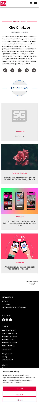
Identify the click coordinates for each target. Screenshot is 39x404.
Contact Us (19, 136)
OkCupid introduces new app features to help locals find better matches (19, 268)
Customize (19, 394)
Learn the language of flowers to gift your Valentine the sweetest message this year (19, 178)
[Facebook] (5, 70)
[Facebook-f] (3, 319)
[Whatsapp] (20, 70)
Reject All (19, 400)
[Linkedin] (34, 70)
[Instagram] (7, 319)
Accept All (19, 389)
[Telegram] (27, 70)
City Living (15, 173)
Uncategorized (19, 21)
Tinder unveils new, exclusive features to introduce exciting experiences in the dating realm (19, 223)
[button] (35, 3)
